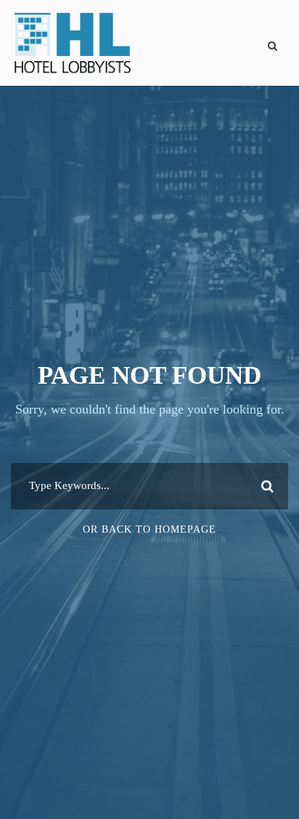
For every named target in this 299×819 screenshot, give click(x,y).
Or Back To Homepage (149, 529)
